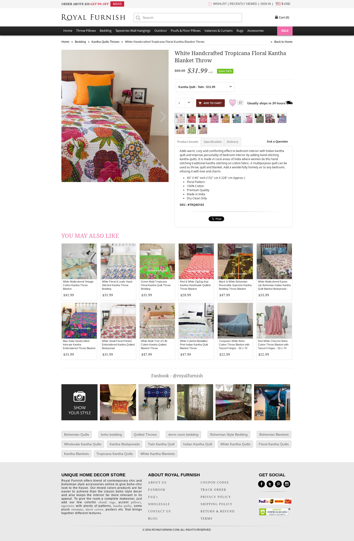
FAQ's (153, 497)
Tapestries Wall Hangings (133, 30)
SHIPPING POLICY (217, 504)
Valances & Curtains (218, 30)
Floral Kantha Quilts (274, 444)
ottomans (77, 509)
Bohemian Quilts (76, 434)
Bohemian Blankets (274, 434)
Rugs (239, 30)
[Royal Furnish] (97, 17)
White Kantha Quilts (235, 444)
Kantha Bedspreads (125, 444)
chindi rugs (106, 502)
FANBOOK (157, 489)
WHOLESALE (159, 504)
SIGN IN (265, 4)
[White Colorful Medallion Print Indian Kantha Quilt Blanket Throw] (196, 321)
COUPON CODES (215, 482)
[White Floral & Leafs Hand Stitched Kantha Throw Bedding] (118, 261)
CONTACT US (159, 511)
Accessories (255, 30)
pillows (136, 502)
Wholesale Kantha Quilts (82, 444)
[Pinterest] (278, 484)
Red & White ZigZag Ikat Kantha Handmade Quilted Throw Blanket (195, 285)
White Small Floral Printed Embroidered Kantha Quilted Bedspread (118, 345)
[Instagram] (286, 484)
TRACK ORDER (213, 489)
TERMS (207, 518)
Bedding (105, 30)
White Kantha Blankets (157, 454)
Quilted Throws (145, 434)
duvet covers (95, 509)
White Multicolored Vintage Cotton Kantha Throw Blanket (78, 285)
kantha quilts (122, 506)
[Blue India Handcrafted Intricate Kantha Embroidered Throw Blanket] (79, 321)
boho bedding (111, 434)
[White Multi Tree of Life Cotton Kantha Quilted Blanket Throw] (157, 321)
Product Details (187, 142)
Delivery (232, 142)
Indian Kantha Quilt (197, 444)
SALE (284, 30)
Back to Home (283, 42)
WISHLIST (220, 4)
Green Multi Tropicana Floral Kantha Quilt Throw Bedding (155, 285)
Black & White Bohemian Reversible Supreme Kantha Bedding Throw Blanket (235, 285)
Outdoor (160, 30)
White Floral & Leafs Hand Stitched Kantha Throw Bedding (117, 285)
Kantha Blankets (76, 454)
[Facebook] (261, 484)
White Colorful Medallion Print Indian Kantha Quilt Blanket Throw (194, 345)
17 (240, 102)
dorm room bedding (183, 434)
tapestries (67, 506)
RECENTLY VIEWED (243, 4)
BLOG (153, 518)
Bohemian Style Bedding (229, 434)
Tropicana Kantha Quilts (114, 454)
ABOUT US (157, 482)
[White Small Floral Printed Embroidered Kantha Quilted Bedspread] (118, 321)
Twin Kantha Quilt (161, 444)
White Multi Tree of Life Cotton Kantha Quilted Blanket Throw (154, 345)
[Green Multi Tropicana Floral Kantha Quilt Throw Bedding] (157, 261)
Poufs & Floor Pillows (186, 30)
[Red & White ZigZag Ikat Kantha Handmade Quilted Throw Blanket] (196, 261)
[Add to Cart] (210, 102)
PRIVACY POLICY (216, 497)
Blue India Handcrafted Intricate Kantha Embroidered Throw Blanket (79, 345)
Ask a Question (277, 141)
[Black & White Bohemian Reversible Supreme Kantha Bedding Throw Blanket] (235, 261)
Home (67, 30)
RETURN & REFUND (218, 511)
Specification (213, 142)
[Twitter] (270, 484)
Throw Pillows (86, 30)
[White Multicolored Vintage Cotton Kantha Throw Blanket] (79, 261)
